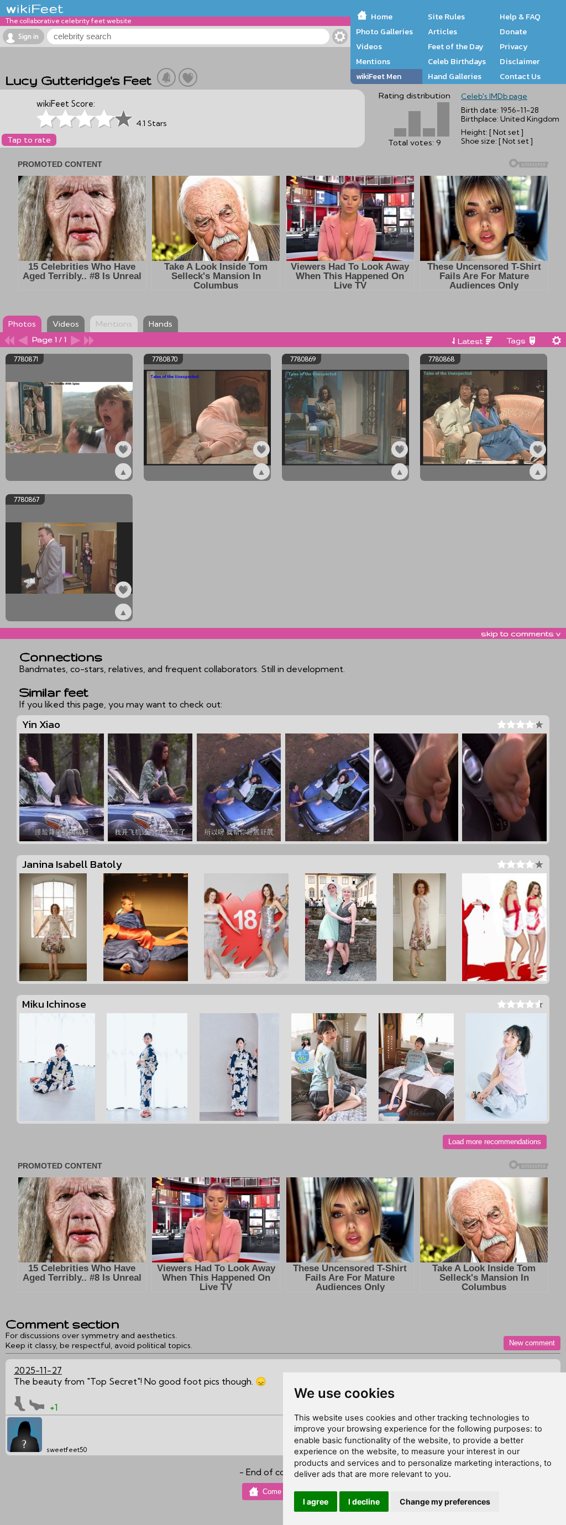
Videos (369, 46)
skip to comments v (520, 633)
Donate (513, 31)
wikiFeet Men (378, 76)
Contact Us (520, 76)
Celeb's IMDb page (494, 96)
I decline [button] (364, 1501)
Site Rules (446, 17)
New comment (532, 1343)
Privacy (514, 46)
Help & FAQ (520, 17)
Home (381, 17)
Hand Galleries (454, 76)
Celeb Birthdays (457, 61)
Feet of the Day (456, 46)
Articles (442, 31)
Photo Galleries (384, 31)
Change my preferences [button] (445, 1501)
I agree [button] (315, 1501)
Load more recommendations (494, 1142)
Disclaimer (519, 61)
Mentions (373, 61)
